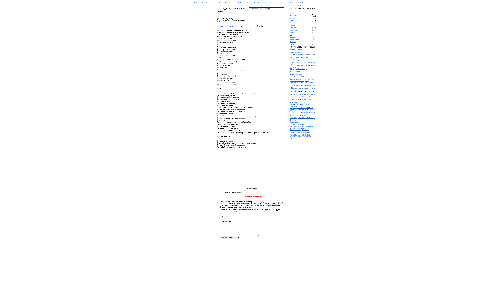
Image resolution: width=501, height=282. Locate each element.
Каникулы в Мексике (296, 82)
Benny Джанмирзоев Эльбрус (299, 88)
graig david (293, 94)
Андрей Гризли (294, 57)
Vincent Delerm (294, 121)
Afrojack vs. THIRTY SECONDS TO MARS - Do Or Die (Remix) (301, 108)
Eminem (292, 23)
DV (291, 69)
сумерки (297, 52)
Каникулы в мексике (296, 54)
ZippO (292, 65)
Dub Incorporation (295, 130)
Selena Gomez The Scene (298, 79)
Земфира (293, 25)
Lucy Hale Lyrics (295, 126)
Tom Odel (293, 124)
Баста (292, 20)
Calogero (292, 132)
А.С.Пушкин (294, 115)
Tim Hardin (293, 118)
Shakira (230, 18)
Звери (292, 44)
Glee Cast (293, 42)
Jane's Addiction (295, 99)
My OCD (303, 102)
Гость (226, 22)
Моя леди (298, 74)
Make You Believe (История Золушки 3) (301, 127)
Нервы (292, 74)
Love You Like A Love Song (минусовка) (302, 80)
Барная (298, 71)
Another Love (301, 124)
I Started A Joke (306, 97)
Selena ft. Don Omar (296, 104)
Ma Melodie (305, 130)
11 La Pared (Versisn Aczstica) (305, 112)
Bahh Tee (293, 27)
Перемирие (300, 60)
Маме (300, 49)
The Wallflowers (295, 97)
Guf (291, 35)
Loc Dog (292, 13)
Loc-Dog (292, 18)
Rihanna (292, 37)
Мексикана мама (310, 54)
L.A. (291, 76)
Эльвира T (293, 49)
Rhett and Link (294, 102)
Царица (313, 88)
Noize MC (293, 16)
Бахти (292, 52)
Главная (298, 5)
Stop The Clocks (298, 76)
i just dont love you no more (306, 94)
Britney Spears (294, 39)
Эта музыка (304, 57)
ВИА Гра (292, 60)
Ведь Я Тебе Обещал (300, 69)
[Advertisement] (239, 6)
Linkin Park (293, 30)
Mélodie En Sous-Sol (303, 132)
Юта (291, 85)
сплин (292, 32)
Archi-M (292, 62)
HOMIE (292, 71)
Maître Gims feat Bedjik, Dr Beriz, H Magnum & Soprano (301, 135)
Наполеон (302, 115)
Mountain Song (306, 99)
